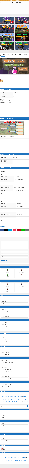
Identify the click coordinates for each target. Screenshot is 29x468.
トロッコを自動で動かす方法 (5, 352)
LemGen (24, 398)
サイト (2, 256)
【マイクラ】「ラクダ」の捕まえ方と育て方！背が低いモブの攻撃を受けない (11, 396)
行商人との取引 (4, 299)
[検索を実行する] (27, 406)
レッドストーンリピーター (5, 341)
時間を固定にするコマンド (5, 367)
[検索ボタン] (28, 2)
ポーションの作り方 (4, 324)
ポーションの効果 (3, 226)
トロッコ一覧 (3, 350)
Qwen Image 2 (25, 454)
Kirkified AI (24, 399)
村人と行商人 (3, 415)
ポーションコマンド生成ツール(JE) (6, 374)
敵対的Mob (3, 412)
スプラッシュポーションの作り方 (6, 326)
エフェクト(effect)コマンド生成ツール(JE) (7, 362)
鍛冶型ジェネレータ (4, 360)
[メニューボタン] (1, 2)
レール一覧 (3, 349)
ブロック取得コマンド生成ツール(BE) (7, 378)
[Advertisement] (14, 9)
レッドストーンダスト (5, 339)
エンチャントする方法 (5, 311)
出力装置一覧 (3, 337)
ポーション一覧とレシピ (5, 322)
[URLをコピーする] (27, 230)
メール (2, 253)
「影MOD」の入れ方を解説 (5, 386)
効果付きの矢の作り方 (5, 329)
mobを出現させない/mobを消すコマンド (7, 369)
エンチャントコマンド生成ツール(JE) (7, 371)
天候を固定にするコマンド (5, 365)
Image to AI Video (25, 401)
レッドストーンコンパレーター (6, 430)
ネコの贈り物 (3, 303)
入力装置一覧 (3, 335)
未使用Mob (3, 417)
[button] (2, 230)
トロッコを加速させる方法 (5, 354)
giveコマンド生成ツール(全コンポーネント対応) (8, 364)
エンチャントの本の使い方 (5, 316)
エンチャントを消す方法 (5, 314)
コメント (2, 240)
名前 (1, 250)
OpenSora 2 (24, 396)
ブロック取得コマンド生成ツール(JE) (7, 376)
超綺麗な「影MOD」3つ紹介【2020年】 (7, 384)
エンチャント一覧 (4, 309)
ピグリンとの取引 (4, 301)
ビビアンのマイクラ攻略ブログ (14, 2)
